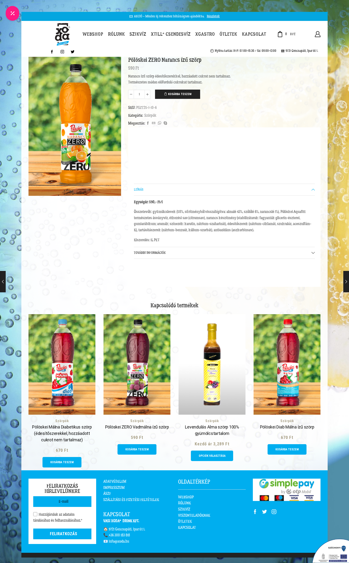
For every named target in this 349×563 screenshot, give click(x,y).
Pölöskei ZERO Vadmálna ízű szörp (137, 426)
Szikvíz (138, 34)
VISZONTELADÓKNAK (194, 515)
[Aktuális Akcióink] (12, 13)
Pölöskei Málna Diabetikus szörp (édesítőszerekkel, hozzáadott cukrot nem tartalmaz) (62, 433)
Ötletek (228, 34)
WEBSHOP (186, 497)
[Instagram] (62, 52)
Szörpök (150, 115)
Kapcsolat (254, 34)
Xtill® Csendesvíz (171, 34)
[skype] (164, 123)
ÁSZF (107, 493)
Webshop (93, 34)
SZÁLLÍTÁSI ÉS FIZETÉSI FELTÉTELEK (131, 499)
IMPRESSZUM (114, 487)
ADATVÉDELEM (114, 481)
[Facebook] (52, 52)
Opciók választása (212, 455)
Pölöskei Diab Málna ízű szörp (287, 426)
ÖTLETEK (185, 521)
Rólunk (116, 34)
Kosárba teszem (179, 94)
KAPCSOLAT (187, 527)
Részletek (213, 16)
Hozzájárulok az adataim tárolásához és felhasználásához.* (57, 517)
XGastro (205, 34)
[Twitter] (73, 52)
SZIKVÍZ (184, 509)
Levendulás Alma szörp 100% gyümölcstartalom (212, 430)
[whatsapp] (159, 123)
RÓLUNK (184, 503)
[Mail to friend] (153, 123)
